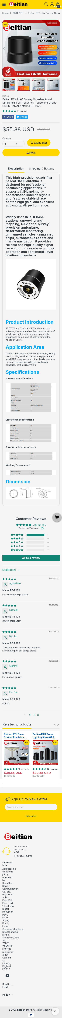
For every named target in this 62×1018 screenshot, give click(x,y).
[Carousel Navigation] (56, 724)
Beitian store (24, 1009)
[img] (9, 579)
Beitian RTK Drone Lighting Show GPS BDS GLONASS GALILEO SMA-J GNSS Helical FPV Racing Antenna (45, 736)
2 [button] (30, 715)
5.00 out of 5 (39, 525)
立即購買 (31, 152)
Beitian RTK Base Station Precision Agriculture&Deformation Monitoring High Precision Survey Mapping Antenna (16, 736)
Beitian (5, 96)
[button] (9, 111)
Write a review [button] (31, 557)
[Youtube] (7, 976)
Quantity (6, 138)
